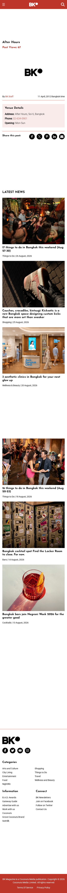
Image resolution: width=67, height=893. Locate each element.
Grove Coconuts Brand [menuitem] (13, 817)
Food (4, 780)
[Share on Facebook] (32, 136)
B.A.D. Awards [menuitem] (9, 797)
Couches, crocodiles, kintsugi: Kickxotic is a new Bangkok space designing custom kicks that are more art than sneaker (31, 314)
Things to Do (41, 772)
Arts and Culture (10, 768)
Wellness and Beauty (45, 780)
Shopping (39, 768)
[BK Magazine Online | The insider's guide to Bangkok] (33, 4)
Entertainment (9, 776)
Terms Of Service (25, 887)
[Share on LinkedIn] (54, 136)
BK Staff (9, 96)
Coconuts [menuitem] (7, 813)
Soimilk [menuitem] (5, 821)
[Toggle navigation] (3, 4)
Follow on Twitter (44, 805)
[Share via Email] (62, 136)
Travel (38, 776)
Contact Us (41, 809)
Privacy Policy (43, 887)
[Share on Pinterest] (47, 136)
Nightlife (6, 784)
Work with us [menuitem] (8, 809)
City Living (7, 772)
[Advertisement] (33, 24)
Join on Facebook (44, 801)
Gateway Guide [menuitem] (9, 801)
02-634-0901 (20, 118)
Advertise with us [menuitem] (10, 805)
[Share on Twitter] (39, 136)
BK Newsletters (43, 797)
